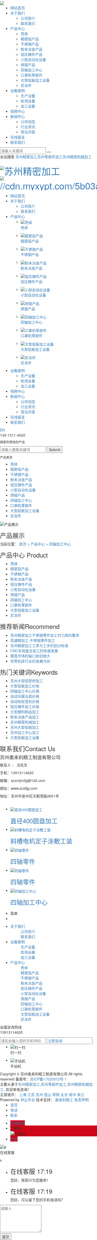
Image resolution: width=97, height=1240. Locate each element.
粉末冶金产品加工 (24, 716)
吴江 (80, 1094)
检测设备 (28, 100)
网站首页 (17, 7)
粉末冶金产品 (31, 49)
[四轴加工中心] (23, 890)
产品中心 (17, 28)
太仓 (64, 1094)
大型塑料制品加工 (24, 711)
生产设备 (28, 95)
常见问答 (28, 131)
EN (2, 429)
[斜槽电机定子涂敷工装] (30, 829)
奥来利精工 (64, 1099)
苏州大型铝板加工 (24, 727)
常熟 (55, 1094)
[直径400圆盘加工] (26, 808)
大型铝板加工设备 (35, 80)
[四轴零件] (19, 849)
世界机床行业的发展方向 (30, 661)
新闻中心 (17, 116)
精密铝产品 (30, 38)
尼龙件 (26, 85)
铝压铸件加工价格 (24, 706)
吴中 (72, 1094)
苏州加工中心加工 (24, 732)
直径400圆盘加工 (34, 820)
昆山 (47, 1094)
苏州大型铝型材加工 (26, 680)
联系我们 (28, 23)
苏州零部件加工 (50, 156)
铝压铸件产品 (31, 54)
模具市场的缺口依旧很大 (30, 655)
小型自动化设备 (33, 59)
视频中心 (17, 111)
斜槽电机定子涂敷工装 (41, 840)
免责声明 (81, 1099)
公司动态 (28, 121)
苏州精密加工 (26, 156)
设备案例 (17, 90)
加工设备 (28, 106)
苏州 (39, 1094)
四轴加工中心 (31, 69)
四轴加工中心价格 (24, 691)
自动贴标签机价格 (24, 701)
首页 (22, 543)
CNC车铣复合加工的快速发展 (34, 650)
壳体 (24, 33)
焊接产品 (28, 64)
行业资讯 (28, 126)
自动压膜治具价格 (24, 696)
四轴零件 (22, 861)
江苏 (31, 1094)
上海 (22, 1094)
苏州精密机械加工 (77, 156)
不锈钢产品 (30, 44)
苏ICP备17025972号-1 (48, 1079)
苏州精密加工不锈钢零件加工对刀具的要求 (44, 635)
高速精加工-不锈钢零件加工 (32, 640)
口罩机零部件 (31, 75)
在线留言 (17, 137)
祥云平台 (27, 1099)
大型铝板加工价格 (24, 685)
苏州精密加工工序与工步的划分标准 (39, 645)
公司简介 (28, 18)
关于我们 (17, 13)
